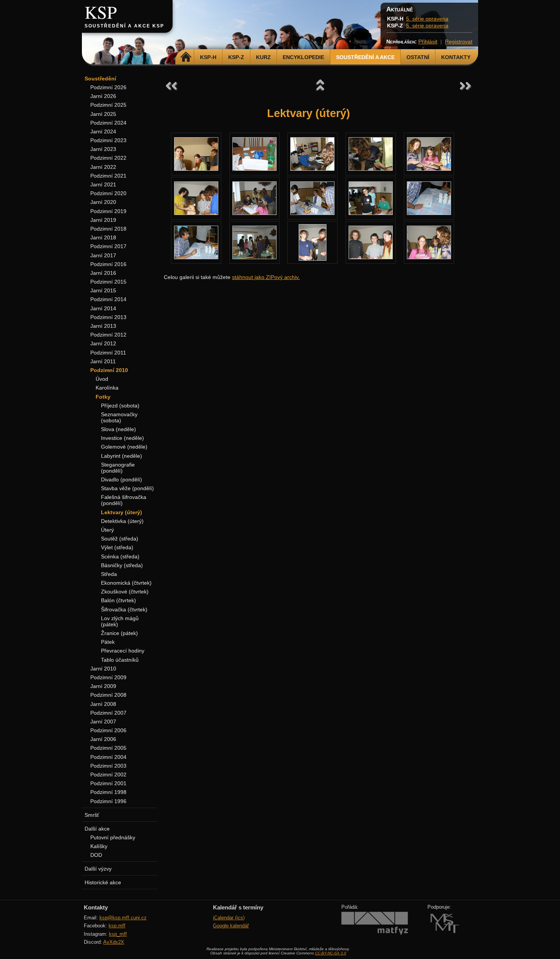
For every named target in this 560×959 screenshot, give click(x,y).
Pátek (108, 642)
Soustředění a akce (365, 57)
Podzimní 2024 (108, 123)
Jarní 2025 (103, 114)
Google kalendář (231, 926)
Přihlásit (427, 41)
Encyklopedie (303, 57)
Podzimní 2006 (108, 730)
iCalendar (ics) (229, 918)
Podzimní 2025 (108, 105)
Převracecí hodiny (122, 651)
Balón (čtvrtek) (118, 600)
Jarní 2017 (103, 255)
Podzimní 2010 (109, 370)
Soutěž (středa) (119, 539)
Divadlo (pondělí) (121, 479)
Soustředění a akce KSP (124, 26)
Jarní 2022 (103, 167)
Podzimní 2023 (108, 140)
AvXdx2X (113, 942)
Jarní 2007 (103, 721)
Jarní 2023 (103, 149)
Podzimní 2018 (108, 229)
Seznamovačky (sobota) (119, 417)
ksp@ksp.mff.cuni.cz (123, 918)
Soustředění (100, 78)
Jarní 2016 (103, 273)
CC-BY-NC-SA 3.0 (330, 953)
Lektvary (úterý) (121, 512)
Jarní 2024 (103, 131)
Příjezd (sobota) (120, 406)
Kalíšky (98, 846)
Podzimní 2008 (108, 695)
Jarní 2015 (103, 290)
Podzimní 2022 (108, 158)
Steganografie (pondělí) (118, 468)
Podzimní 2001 (108, 783)
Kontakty (455, 57)
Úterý (107, 530)
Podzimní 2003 (108, 766)
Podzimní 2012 (108, 335)
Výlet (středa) (117, 547)
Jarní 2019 (103, 220)
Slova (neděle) (118, 429)
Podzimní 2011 (108, 353)
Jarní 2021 (103, 184)
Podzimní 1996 (108, 801)
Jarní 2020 (103, 202)
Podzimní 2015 (108, 282)
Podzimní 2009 (108, 677)
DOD (96, 855)
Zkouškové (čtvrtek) (125, 592)
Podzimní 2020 (108, 193)
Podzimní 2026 (108, 87)
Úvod (102, 379)
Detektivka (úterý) (122, 521)
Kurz (263, 57)
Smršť (92, 815)
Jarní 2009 (103, 686)
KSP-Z (236, 57)
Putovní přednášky (112, 837)
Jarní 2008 (103, 704)
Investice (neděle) (122, 438)
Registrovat (458, 41)
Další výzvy (98, 869)
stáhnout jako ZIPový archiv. (266, 277)
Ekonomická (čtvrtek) (126, 583)
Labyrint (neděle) (121, 456)
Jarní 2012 (103, 343)
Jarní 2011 (103, 361)
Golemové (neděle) (124, 447)
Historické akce (103, 882)
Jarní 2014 (103, 308)
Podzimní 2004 (108, 757)
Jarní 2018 (103, 237)
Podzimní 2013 (108, 317)
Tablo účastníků (120, 660)
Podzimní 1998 (108, 792)
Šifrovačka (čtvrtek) (124, 609)
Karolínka (107, 388)
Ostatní (417, 57)
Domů (186, 57)
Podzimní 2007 (108, 713)
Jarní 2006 (103, 739)
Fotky (103, 397)
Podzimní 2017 (108, 246)
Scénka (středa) (120, 556)
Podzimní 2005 (108, 748)
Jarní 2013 (103, 326)
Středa (109, 574)
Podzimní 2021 (108, 176)
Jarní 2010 (103, 669)
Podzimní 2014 (108, 299)
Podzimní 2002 (108, 774)
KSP (101, 12)
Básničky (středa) (122, 565)
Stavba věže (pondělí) (127, 488)
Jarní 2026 (103, 96)
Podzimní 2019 (108, 211)
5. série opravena (427, 19)
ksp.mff (117, 926)
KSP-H (208, 57)
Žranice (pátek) (119, 633)
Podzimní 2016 (108, 264)
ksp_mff (118, 934)
